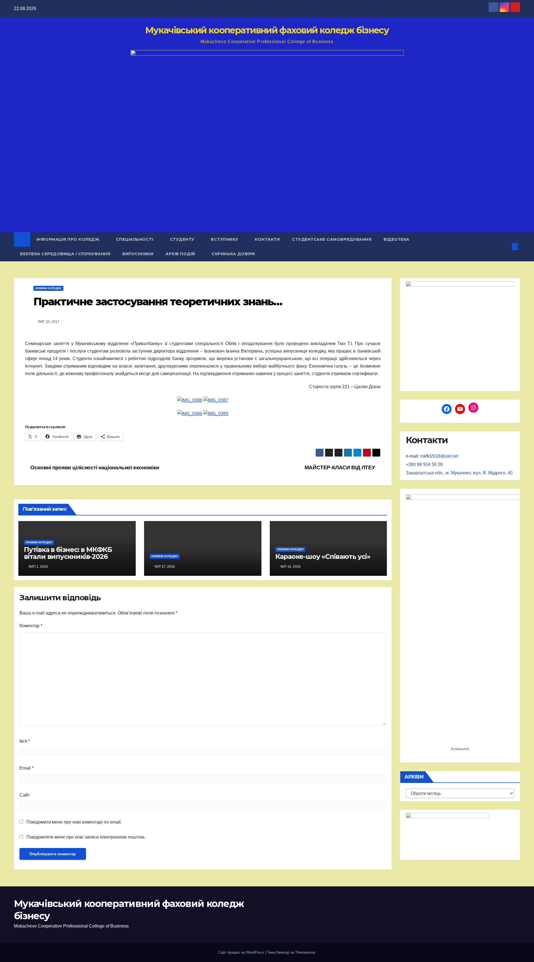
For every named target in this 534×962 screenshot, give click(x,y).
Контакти (267, 239)
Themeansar (305, 952)
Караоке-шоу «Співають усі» (322, 556)
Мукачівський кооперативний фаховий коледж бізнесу (267, 30)
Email (26, 768)
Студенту (183, 239)
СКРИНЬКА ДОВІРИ (233, 253)
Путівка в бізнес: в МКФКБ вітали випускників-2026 (68, 553)
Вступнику (225, 239)
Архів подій (180, 253)
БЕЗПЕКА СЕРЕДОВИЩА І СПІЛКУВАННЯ (65, 253)
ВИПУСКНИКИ (137, 253)
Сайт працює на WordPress (241, 952)
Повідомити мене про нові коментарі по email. (74, 822)
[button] (505, 246)
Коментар (30, 625)
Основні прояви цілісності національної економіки (94, 467)
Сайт (24, 795)
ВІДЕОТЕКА (396, 239)
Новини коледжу (48, 288)
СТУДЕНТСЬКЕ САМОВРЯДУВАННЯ (331, 239)
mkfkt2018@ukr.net (439, 456)
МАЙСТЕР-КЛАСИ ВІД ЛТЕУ (340, 467)
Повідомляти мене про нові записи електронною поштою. (85, 837)
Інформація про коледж (68, 239)
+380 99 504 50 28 (424, 464)
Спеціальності (135, 239)
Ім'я (24, 741)
